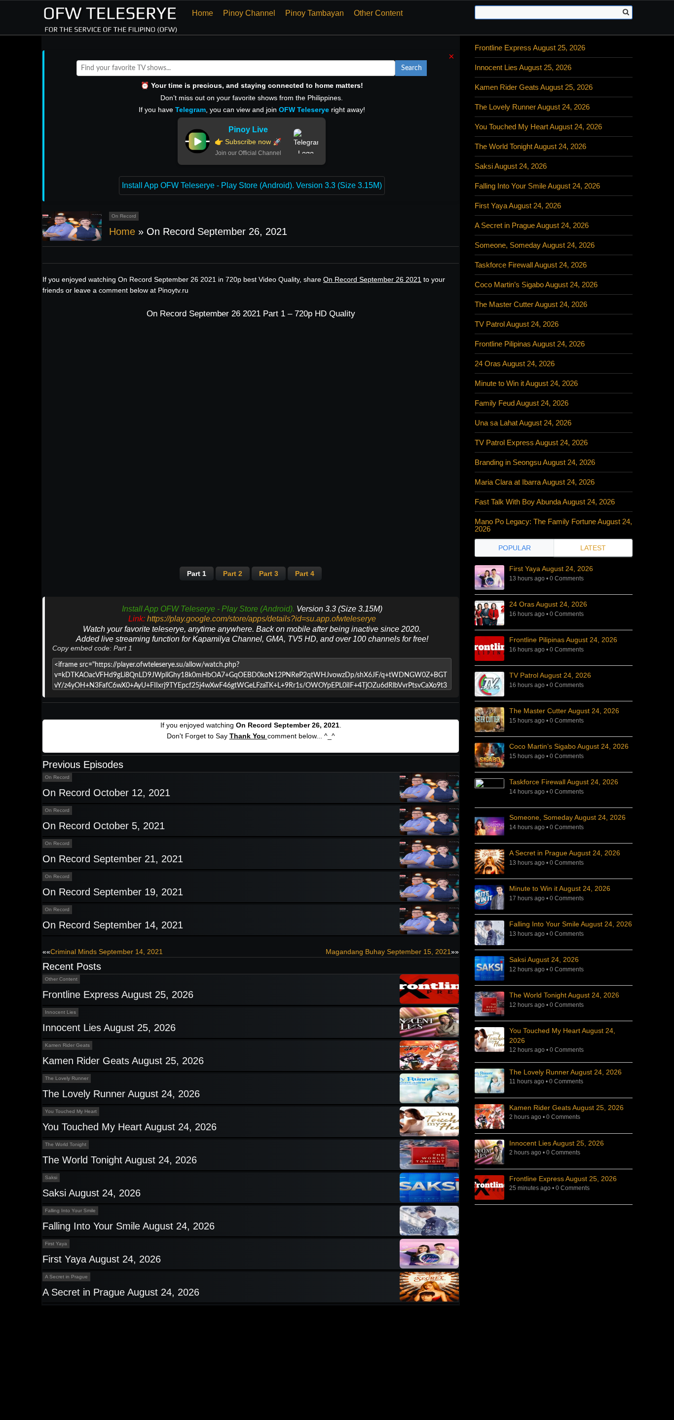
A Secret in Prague (66, 1276)
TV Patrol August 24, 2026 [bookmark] (550, 675)
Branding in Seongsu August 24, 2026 (535, 462)
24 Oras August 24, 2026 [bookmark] (548, 604)
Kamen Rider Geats (67, 1045)
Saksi (51, 1177)
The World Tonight (65, 1144)
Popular (514, 548)
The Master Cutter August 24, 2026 (531, 304)
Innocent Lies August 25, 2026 (109, 1027)
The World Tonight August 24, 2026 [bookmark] (564, 995)
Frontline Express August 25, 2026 (117, 994)
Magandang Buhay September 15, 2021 (388, 952)
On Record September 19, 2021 (112, 891)
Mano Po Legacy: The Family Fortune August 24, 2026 (553, 525)
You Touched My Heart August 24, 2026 (129, 1126)
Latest (593, 548)
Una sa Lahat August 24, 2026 (523, 422)
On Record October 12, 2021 (106, 792)
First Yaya (56, 1243)
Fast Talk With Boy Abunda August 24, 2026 (545, 501)
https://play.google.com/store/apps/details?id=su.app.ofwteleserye (261, 618)
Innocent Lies (60, 1012)
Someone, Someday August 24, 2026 (535, 245)
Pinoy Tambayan (314, 13)
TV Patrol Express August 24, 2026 (531, 442)
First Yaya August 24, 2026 (101, 1259)
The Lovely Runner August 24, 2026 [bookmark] (565, 1072)
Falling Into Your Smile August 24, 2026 (128, 1226)
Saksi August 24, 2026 (91, 1193)
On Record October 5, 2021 (103, 825)
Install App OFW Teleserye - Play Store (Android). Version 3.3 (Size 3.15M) (252, 185)
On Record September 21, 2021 (112, 858)
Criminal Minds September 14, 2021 (106, 952)
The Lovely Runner (66, 1078)
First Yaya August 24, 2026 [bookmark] (551, 569)
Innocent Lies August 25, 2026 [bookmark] (556, 1143)
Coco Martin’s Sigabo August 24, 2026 (536, 284)
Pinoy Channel (249, 13)
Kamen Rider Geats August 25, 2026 (123, 1060)
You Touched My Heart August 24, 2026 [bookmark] (562, 1035)
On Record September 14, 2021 (112, 925)
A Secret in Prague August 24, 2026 (120, 1292)
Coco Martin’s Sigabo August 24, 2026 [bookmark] (569, 746)
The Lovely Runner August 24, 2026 (121, 1093)
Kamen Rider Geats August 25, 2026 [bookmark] (566, 1108)
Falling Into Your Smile (70, 1210)
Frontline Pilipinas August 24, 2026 (530, 343)
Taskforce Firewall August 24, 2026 (531, 265)
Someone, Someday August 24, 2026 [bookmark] (567, 817)
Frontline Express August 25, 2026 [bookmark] (563, 1179)
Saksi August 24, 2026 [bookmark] (544, 959)
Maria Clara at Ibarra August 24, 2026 (535, 482)
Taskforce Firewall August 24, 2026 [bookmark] (563, 782)
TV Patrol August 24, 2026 (517, 324)
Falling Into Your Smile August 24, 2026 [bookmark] (570, 924)
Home (202, 13)
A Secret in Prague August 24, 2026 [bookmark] (564, 853)
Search (411, 68)
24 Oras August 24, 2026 (515, 363)
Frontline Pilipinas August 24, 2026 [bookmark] (563, 640)
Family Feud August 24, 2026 (521, 403)
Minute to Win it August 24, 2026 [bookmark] (559, 888)
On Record (124, 216)
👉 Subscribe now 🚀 (248, 142)
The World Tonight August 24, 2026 (119, 1159)
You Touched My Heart (71, 1111)
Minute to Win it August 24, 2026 (526, 383)
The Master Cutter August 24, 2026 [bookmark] (564, 711)
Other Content (378, 13)
